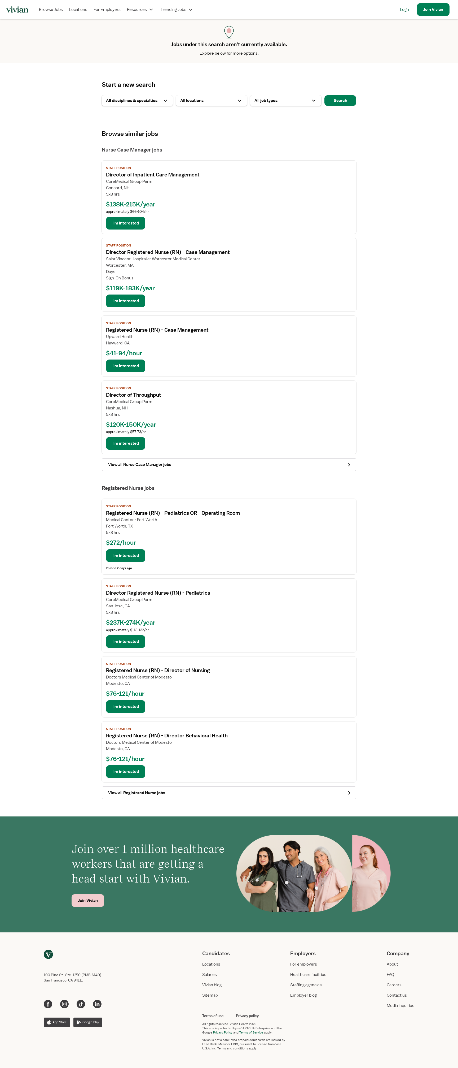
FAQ (390, 974)
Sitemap (210, 995)
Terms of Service (251, 1032)
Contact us (397, 995)
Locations (78, 9)
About (392, 964)
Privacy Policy (222, 1032)
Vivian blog (212, 985)
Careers (394, 985)
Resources (137, 9)
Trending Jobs (173, 9)
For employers (303, 964)
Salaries (209, 974)
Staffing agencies (306, 985)
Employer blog (303, 995)
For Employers (107, 9)
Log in (405, 9)
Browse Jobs (51, 9)
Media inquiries (400, 1005)
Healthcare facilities (308, 974)
